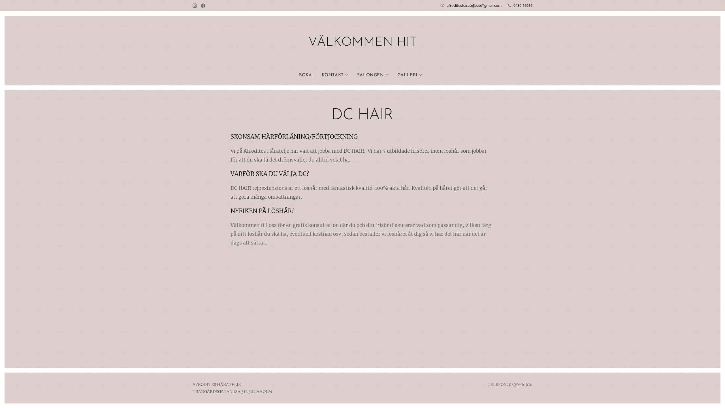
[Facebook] (203, 5)
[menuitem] (308, 75)
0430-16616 (522, 5)
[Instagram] (194, 5)
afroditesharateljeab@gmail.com (474, 5)
